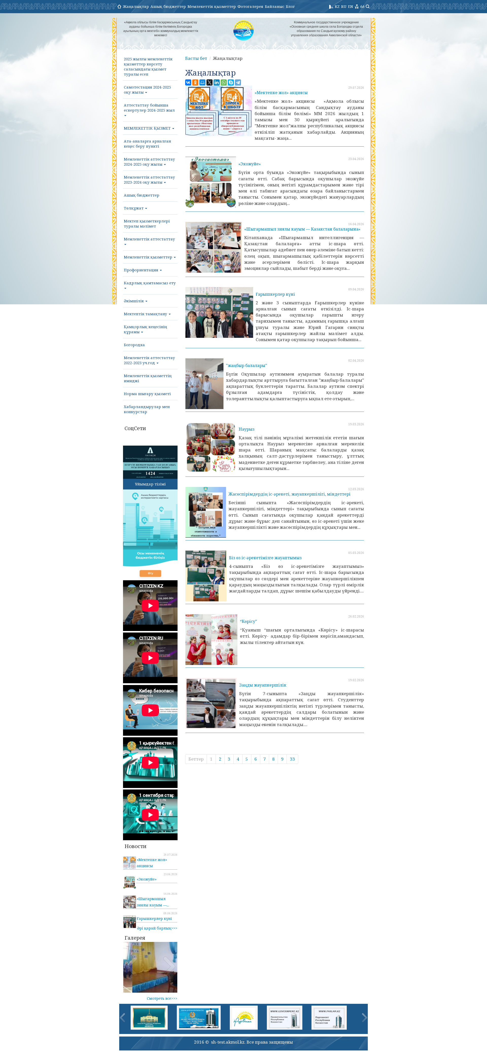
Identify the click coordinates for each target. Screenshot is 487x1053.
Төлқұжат (134, 207)
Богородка (134, 344)
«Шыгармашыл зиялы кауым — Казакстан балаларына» (302, 229)
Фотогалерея (250, 6)
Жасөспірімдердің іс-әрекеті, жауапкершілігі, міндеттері (290, 494)
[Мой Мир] (202, 82)
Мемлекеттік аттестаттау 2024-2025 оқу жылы (149, 161)
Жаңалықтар (136, 6)
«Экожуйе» (249, 164)
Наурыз (246, 429)
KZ (337, 6)
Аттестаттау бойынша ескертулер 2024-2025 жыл (149, 107)
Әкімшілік (134, 300)
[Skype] (231, 82)
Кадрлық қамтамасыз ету (150, 282)
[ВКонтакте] (188, 82)
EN (350, 6)
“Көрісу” (248, 621)
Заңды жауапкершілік (262, 685)
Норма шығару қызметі (147, 393)
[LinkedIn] (217, 82)
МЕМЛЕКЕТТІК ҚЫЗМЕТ (148, 128)
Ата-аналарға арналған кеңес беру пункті (147, 143)
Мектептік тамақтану (146, 313)
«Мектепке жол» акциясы (281, 92)
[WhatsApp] (224, 82)
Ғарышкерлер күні (275, 294)
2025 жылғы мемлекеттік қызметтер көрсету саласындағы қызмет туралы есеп (148, 66)
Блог (290, 6)
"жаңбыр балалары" (246, 365)
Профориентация (141, 269)
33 (292, 759)
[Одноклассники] (195, 82)
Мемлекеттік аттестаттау (149, 238)
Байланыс (274, 6)
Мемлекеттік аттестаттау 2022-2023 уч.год (149, 360)
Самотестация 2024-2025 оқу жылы (147, 89)
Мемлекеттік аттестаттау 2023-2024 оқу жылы (149, 179)
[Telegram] (238, 82)
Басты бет (196, 58)
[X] (209, 82)
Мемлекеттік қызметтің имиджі (147, 378)
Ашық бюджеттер (168, 6)
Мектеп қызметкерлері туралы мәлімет (147, 223)
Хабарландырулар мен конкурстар (147, 409)
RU (343, 6)
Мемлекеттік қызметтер (211, 6)
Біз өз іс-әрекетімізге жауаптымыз (265, 557)
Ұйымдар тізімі (150, 483)
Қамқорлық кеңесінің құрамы (145, 329)
